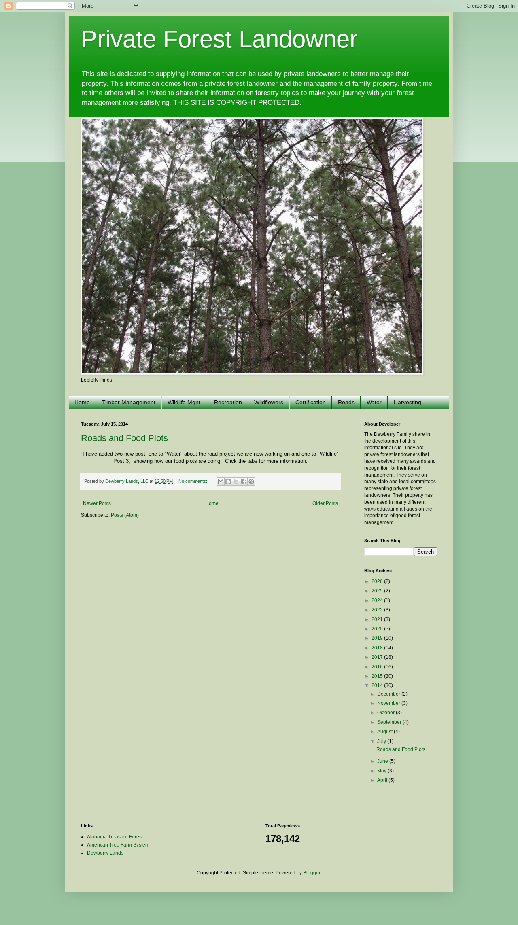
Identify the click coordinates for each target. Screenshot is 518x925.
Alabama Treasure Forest (115, 837)
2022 (378, 610)
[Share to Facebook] (244, 481)
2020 (378, 629)
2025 (378, 591)
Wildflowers (268, 402)
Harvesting (407, 402)
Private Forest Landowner (219, 39)
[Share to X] (236, 481)
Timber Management (128, 402)
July (382, 741)
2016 (378, 667)
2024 (378, 600)
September (390, 722)
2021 (378, 619)
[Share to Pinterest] (251, 481)
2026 (378, 581)
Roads (346, 402)
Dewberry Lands (105, 853)
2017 (378, 657)
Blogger (311, 873)
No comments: (193, 481)
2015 (378, 676)
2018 (378, 648)
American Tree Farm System (118, 845)
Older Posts (325, 503)
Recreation (228, 402)
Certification (310, 402)
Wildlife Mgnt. (185, 402)
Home (82, 402)
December (389, 694)
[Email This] (221, 481)
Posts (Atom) (125, 515)
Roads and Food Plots (124, 438)
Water (374, 402)
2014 (378, 685)
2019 (378, 638)
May (382, 771)
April (382, 780)
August (385, 731)
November (389, 703)
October (386, 712)
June (383, 761)
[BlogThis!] (228, 481)
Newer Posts (97, 503)
